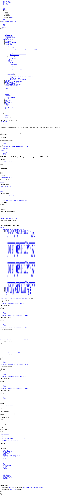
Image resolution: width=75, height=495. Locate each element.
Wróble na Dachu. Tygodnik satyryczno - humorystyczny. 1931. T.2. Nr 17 (21, 249)
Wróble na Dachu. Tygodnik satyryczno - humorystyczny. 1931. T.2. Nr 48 (21, 282)
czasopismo (2, 170)
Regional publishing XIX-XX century (12, 82)
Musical (9, 61)
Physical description (9, 111)
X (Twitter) (7, 15)
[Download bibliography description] (0, 359)
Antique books (11, 74)
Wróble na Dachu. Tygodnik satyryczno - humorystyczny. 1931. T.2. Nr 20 (21, 252)
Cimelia (9, 46)
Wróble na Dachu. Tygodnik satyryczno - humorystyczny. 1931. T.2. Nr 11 (21, 243)
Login (4, 19)
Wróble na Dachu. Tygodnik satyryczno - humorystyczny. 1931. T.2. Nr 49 (21, 283)
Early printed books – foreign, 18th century (18, 79)
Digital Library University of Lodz (9, 200)
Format (6, 101)
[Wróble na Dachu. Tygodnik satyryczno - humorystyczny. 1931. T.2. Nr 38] (14, 146)
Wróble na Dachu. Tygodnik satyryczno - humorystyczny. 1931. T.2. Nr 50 (21, 284)
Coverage (7, 106)
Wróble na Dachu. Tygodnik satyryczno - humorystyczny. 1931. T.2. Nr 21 (21, 253)
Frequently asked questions (10, 37)
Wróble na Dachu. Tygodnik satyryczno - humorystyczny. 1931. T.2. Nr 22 (21, 254)
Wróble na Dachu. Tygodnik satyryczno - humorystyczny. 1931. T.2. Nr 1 (21, 232)
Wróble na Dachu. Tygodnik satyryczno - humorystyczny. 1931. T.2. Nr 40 (21, 273)
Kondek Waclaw (13, 58)
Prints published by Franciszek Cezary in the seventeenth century (22, 76)
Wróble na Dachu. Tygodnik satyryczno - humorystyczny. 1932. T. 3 (18, 287)
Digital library (7, 34)
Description (7, 94)
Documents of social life (14, 55)
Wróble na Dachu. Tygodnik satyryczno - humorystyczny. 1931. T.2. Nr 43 (21, 276)
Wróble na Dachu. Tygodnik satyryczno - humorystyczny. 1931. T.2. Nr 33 (21, 266)
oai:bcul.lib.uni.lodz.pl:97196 (5, 186)
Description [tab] (5, 152)
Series (6, 110)
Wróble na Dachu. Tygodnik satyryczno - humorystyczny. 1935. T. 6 (18, 290)
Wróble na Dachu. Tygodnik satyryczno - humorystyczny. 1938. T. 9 (18, 293)
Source (6, 103)
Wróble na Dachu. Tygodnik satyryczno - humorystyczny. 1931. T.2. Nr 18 (21, 250)
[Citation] (2, 145)
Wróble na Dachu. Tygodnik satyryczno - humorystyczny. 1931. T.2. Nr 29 (21, 262)
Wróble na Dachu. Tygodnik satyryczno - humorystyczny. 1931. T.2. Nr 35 (21, 268)
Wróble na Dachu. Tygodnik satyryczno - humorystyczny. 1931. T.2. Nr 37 (21, 270)
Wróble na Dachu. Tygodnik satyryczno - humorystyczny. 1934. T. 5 (18, 289)
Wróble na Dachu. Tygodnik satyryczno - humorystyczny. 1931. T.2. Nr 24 (21, 256)
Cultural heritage (9, 44)
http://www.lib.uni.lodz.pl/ (5, 438)
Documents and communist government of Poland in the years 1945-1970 (23, 49)
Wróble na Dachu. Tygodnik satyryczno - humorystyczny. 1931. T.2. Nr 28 (21, 261)
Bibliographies (8, 41)
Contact (6, 38)
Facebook (7, 14)
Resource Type (8, 100)
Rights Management (9, 107)
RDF (1, 222)
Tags (6, 108)
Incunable (9, 59)
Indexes (4, 86)
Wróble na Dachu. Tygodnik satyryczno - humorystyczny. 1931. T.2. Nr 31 (21, 264)
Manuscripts (10, 62)
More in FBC (3, 405)
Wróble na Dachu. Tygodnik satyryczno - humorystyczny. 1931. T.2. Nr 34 (21, 267)
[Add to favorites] (0, 145)
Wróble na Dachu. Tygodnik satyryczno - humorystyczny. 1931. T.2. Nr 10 (21, 242)
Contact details (5, 478)
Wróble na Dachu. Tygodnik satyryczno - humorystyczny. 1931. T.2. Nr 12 (21, 244)
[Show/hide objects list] (12, 39)
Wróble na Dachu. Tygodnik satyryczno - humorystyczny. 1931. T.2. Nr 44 (21, 277)
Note (6, 109)
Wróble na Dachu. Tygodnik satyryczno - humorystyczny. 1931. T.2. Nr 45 (21, 278)
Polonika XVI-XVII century (15, 78)
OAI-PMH (2, 227)
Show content (5, 148)
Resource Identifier (8, 102)
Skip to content (5, 3)
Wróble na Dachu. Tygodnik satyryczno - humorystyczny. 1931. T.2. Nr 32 (21, 265)
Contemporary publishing (10, 83)
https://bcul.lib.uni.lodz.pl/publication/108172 (8, 218)
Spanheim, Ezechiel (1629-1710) (18, 71)
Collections (5, 39)
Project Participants (8, 35)
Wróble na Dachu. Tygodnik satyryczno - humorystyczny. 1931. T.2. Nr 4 (21, 235)
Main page (3, 445)
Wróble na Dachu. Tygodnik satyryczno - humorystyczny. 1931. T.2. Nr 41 (21, 274)
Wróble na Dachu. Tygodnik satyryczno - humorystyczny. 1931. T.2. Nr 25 (21, 257)
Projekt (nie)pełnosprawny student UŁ (12, 85)
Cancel (2, 134)
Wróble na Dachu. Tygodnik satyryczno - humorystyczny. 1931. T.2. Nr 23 (21, 255)
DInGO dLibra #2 (11, 487)
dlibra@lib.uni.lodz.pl (4, 434)
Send (5, 134)
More (1, 400)
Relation (6, 105)
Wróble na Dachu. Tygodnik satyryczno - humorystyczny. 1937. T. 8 (18, 292)
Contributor (7, 98)
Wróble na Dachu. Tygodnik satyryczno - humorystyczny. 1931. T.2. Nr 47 (21, 281)
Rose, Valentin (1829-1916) (17, 69)
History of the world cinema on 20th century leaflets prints (20, 50)
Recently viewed (7, 113)
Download (2, 150)
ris (3, 142)
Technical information (9, 36)
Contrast (4, 10)
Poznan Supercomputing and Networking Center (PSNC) (33, 487)
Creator (6, 91)
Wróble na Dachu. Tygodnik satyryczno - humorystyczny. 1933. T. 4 (18, 288)
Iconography (11, 56)
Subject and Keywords (9, 93)
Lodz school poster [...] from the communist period (19, 51)
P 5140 (1, 191)
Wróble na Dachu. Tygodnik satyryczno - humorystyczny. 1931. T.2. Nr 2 (21, 233)
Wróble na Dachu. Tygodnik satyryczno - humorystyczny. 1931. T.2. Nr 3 (21, 234)
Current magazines (8, 43)
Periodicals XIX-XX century (10, 42)
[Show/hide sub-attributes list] (5, 95)
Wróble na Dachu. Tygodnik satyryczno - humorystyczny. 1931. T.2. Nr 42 (21, 275)
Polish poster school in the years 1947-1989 (18, 52)
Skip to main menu (6, 1)
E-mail (7, 13)
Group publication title (12, 90)
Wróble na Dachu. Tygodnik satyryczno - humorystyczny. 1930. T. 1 (18, 230)
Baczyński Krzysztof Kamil (17, 70)
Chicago (2, 414)
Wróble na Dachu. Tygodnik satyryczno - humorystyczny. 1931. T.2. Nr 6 (21, 237)
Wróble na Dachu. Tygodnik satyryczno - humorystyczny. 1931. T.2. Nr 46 (21, 279)
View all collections (6, 458)
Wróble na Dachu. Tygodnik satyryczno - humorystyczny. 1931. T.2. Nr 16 (21, 248)
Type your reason (21, 133)
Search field (2, 120)
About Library (5, 31)
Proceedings (7, 80)
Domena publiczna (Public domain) (7, 195)
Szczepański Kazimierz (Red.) (6, 161)
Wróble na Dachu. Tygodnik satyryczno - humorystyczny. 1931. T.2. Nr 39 (21, 272)
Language (7, 104)
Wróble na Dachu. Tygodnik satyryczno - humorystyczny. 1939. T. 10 (18, 294)
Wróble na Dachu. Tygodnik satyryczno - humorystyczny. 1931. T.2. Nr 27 (21, 259)
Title (7, 88)
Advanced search (3, 121)
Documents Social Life (12, 47)
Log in (1, 482)
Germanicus (12, 77)
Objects (6, 115)
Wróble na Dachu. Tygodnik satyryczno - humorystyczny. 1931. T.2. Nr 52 (21, 286)
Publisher (8, 95)
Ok (1, 491)
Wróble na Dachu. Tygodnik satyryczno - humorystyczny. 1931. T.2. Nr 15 (21, 247)
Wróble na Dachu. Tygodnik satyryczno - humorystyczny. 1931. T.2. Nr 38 (21, 271)
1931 (1, 166)
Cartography (10, 60)
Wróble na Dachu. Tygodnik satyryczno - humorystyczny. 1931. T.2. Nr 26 (21, 258)
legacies (12, 67)
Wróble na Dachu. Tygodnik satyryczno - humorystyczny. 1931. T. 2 (18, 231)
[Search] (16, 120)
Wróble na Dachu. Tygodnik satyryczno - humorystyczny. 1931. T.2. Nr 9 (21, 241)
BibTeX (4, 143)
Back (2, 28)
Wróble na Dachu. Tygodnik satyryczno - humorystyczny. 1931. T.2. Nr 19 (21, 251)
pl (4, 8)
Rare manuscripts (14, 64)
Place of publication (11, 97)
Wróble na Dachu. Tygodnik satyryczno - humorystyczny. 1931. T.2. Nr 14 (21, 246)
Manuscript (14, 66)
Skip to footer (5, 4)
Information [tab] (5, 153)
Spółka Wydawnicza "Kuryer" (6, 177)
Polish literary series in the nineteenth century (13, 81)
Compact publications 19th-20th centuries (13, 84)
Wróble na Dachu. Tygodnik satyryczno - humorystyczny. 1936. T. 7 (18, 291)
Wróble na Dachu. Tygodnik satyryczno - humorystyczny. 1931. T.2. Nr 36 (21, 269)
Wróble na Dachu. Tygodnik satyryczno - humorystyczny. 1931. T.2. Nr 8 (21, 239)
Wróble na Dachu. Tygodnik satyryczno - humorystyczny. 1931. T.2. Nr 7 (21, 238)
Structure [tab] (4, 154)
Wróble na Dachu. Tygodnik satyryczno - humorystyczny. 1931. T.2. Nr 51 (21, 285)
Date (6, 99)
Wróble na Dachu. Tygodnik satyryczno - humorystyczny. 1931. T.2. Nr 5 (21, 236)
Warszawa (2, 182)
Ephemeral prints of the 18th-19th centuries (18, 54)
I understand (19, 489)
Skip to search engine (7, 2)
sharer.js (11, 17)
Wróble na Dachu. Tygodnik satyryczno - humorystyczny (13, 229)
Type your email (3, 133)
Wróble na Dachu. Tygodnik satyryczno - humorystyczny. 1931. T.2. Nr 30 (21, 263)
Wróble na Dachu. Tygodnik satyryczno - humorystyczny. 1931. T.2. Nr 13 (21, 245)
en (3, 8)
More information (13, 489)
